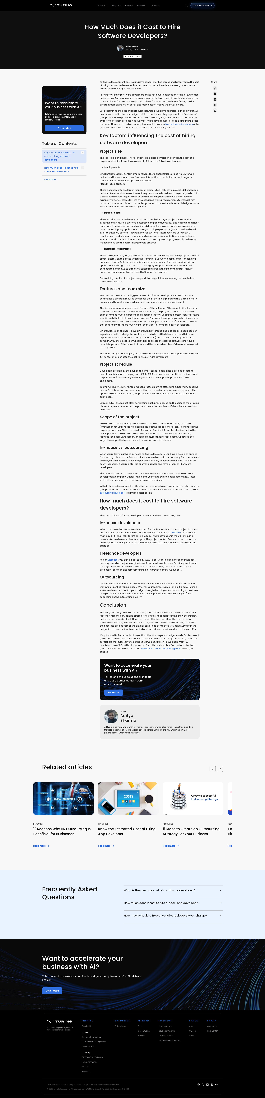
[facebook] (215, 94)
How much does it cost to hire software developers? (61, 169)
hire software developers (179, 124)
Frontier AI (101, 5)
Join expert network (201, 5)
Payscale (176, 532)
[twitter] (215, 105)
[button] (45, 815)
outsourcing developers (113, 492)
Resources (141, 5)
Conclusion (50, 179)
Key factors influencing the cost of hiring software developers (59, 156)
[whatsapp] (215, 110)
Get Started (64, 128)
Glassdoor (113, 559)
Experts (154, 5)
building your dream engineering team (160, 648)
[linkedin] (215, 99)
